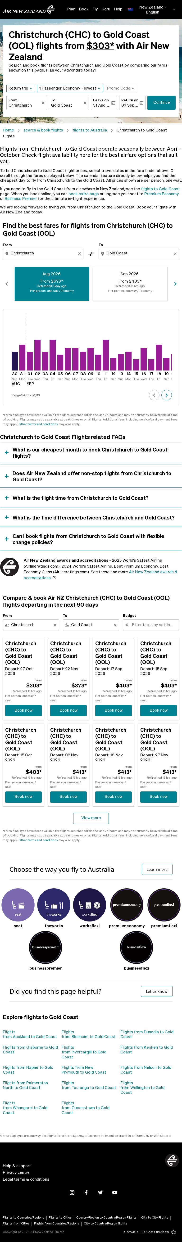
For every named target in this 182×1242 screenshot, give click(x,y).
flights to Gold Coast (160, 189)
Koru (106, 9)
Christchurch (20, 106)
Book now (23, 711)
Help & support (17, 1166)
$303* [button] (100, 46)
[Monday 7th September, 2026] (75, 359)
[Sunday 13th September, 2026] (121, 362)
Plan (71, 9)
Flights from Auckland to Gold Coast (30, 1034)
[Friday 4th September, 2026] (53, 355)
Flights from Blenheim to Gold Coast (89, 1034)
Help (118, 9)
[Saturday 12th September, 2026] (113, 364)
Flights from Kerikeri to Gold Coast (146, 1050)
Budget (129, 616)
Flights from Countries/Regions (56, 1223)
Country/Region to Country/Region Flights (106, 1217)
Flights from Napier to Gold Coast (28, 1070)
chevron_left (6, 284)
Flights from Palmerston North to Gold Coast (25, 1085)
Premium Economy (161, 194)
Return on (129, 100)
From (13, 100)
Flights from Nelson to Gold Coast (145, 1070)
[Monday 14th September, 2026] (128, 361)
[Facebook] (86, 1192)
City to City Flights (154, 1217)
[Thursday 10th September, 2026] (98, 362)
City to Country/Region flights (105, 1223)
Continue (161, 103)
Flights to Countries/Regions (23, 1217)
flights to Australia (90, 130)
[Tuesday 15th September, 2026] (136, 364)
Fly (95, 9)
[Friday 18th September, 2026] (159, 357)
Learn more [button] (157, 869)
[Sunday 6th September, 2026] (68, 359)
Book (84, 9)
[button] (70, 88)
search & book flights (43, 130)
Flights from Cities (16, 1223)
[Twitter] (100, 1192)
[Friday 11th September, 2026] (106, 355)
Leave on (101, 100)
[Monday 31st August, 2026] (22, 357)
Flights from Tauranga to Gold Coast (89, 1085)
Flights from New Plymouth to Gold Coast (84, 1070)
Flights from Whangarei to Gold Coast (25, 1108)
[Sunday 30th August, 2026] (15, 361)
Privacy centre (16, 1173)
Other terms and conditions (38, 424)
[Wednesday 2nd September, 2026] (37, 355)
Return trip (18, 88)
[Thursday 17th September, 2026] (151, 364)
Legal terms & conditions (26, 1180)
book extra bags (83, 194)
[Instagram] (72, 1192)
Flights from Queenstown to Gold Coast (85, 1108)
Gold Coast (61, 106)
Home (8, 130)
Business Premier (21, 199)
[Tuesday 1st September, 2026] (30, 361)
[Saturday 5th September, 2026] (60, 362)
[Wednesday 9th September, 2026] (90, 359)
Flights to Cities (60, 1217)
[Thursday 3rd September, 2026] (45, 361)
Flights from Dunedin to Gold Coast (146, 1034)
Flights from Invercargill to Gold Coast (84, 1052)
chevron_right (175, 284)
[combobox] (44, 253)
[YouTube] (114, 1192)
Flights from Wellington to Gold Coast (142, 1088)
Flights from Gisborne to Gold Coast (30, 1050)
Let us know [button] (157, 991)
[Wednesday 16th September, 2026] (144, 359)
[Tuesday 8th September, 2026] (83, 361)
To (53, 100)
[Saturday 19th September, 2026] (166, 364)
